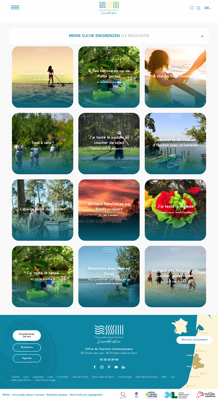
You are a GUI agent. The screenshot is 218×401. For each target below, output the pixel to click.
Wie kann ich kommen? (195, 340)
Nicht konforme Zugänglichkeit (86, 395)
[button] (198, 8)
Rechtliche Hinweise (57, 395)
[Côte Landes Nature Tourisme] (109, 8)
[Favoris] (192, 8)
